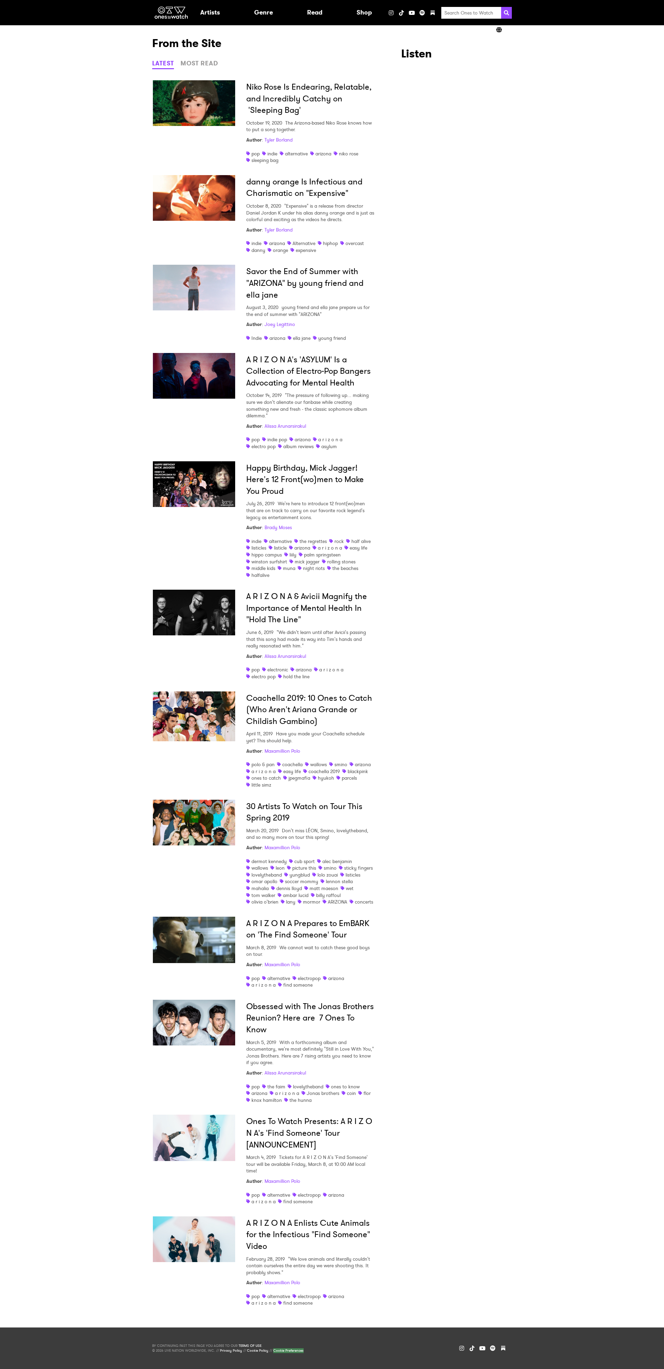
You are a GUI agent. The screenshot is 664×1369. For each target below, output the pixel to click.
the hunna (300, 1100)
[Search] (506, 13)
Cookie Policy (257, 1350)
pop (255, 153)
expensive (306, 250)
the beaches (345, 568)
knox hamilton (266, 1100)
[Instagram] (391, 13)
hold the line (296, 676)
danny (258, 250)
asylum (329, 446)
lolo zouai (327, 874)
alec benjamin (337, 861)
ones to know (345, 1086)
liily (292, 554)
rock (339, 541)
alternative (296, 153)
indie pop (277, 439)
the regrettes (313, 541)
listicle (280, 547)
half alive (361, 541)
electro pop (263, 446)
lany (290, 901)
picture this (304, 867)
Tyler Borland (279, 139)
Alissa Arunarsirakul (285, 426)
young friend (332, 338)
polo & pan (263, 764)
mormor (311, 901)
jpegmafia (299, 777)
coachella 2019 (324, 771)
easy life (358, 547)
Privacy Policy (231, 1350)
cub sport (304, 861)
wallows (318, 764)
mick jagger (307, 561)
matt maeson (324, 888)
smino (340, 764)
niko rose (348, 153)
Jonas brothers (323, 1093)
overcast (354, 243)
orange (280, 250)
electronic (277, 669)
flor (367, 1093)
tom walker (263, 895)
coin (351, 1093)
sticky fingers (358, 867)
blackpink (358, 771)
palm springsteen (322, 554)
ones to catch (266, 777)
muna (289, 568)
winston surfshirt (269, 561)
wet (349, 888)
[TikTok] (401, 13)
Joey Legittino (280, 324)
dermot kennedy (269, 861)
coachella (292, 764)
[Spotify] (422, 13)
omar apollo (264, 881)
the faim (276, 1086)
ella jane (302, 338)
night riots (314, 568)
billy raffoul (328, 895)
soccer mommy (301, 881)
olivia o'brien (264, 901)
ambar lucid (295, 895)
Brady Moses (278, 527)
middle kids (263, 568)
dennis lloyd (289, 888)
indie (272, 153)
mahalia (260, 888)
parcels (349, 777)
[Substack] (432, 13)
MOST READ (199, 63)
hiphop (330, 243)
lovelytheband (266, 874)
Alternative (304, 243)
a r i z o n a (330, 439)
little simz (261, 784)
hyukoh (326, 777)
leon (280, 867)
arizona (323, 153)
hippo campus (266, 554)
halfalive (260, 575)
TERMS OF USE (250, 1345)
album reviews (298, 446)
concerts (364, 901)
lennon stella (339, 881)
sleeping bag (264, 160)
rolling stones (341, 561)
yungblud (299, 874)
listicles (258, 547)
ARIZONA (337, 901)
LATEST (163, 63)
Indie (256, 338)
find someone (298, 984)
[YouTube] (412, 13)
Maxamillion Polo (282, 750)
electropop (309, 978)
